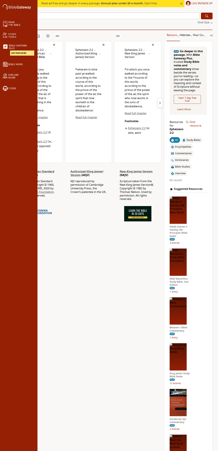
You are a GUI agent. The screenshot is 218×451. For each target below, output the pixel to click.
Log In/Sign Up (202, 3)
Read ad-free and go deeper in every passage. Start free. (99, 3)
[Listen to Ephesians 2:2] (57, 36)
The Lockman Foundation (37, 192)
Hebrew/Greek (189, 35)
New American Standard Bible (37, 173)
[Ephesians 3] (160, 103)
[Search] (207, 16)
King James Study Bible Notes (180, 375)
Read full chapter (86, 117)
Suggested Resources (188, 189)
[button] (198, 3)
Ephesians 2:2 (38, 132)
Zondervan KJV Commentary (178, 421)
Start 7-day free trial (187, 99)
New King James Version (136, 171)
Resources (173, 35)
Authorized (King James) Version (87, 173)
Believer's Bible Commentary (178, 329)
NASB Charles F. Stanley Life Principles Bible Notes (179, 231)
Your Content (201, 35)
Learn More (184, 109)
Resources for (176, 127)
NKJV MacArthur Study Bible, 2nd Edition (179, 281)
